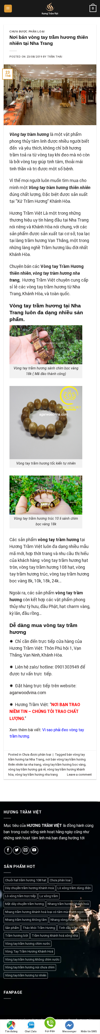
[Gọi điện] (50, 1024)
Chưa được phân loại (27, 31)
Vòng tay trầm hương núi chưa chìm (30, 967)
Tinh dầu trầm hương (73, 928)
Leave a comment (79, 774)
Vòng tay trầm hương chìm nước (27, 943)
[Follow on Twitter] (17, 850)
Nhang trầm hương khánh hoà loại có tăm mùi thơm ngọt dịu (47, 912)
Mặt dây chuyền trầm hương (24, 904)
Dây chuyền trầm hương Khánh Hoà (29, 888)
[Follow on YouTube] (34, 850)
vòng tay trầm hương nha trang (36, 774)
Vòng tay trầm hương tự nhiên (25, 975)
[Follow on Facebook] (8, 850)
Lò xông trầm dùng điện (74, 888)
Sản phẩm (12, 928)
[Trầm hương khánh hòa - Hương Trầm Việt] (50, 8)
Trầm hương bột (16, 935)
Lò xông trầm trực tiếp (20, 896)
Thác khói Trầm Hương (39, 928)
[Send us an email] (26, 850)
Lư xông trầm (49, 896)
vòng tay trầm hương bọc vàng (64, 764)
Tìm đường (11, 1031)
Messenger (69, 1031)
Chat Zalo (31, 1031)
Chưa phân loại (60, 880)
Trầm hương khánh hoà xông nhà (55, 935)
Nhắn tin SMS (89, 1031)
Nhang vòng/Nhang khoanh (69, 920)
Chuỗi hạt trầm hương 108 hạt (25, 880)
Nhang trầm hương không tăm (26, 920)
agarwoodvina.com (27, 692)
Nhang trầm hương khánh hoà (68, 904)
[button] (8, 9)
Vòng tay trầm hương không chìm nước (32, 959)
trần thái (54, 56)
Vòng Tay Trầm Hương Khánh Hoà (29, 951)
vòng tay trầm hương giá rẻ (27, 769)
